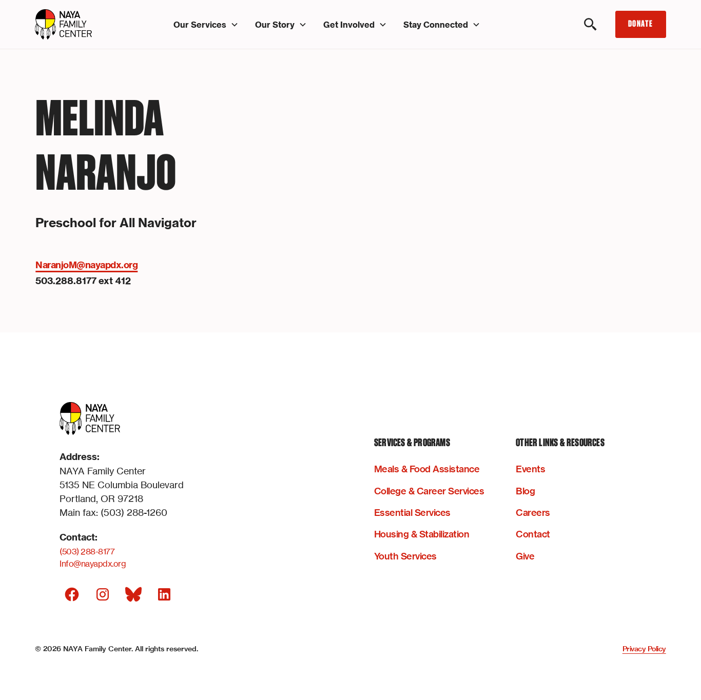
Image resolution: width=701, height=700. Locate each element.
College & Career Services (429, 491)
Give (525, 556)
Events (530, 469)
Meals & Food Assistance (427, 469)
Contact (533, 534)
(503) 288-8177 (87, 551)
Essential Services (412, 512)
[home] (82, 24)
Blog (525, 491)
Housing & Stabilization (422, 534)
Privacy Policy (644, 648)
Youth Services (405, 556)
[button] (206, 24)
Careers (533, 512)
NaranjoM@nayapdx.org (86, 265)
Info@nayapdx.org (93, 563)
